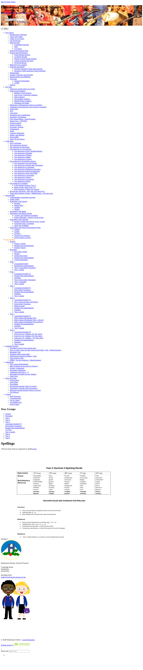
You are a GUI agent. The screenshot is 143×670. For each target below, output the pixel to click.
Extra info (13, 79)
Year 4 (12, 298)
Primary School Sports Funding (25, 59)
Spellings (17, 278)
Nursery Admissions (17, 368)
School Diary (14, 380)
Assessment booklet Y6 (22, 332)
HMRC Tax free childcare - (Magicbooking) (25, 360)
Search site (4, 651)
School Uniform (15, 125)
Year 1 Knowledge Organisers (25, 268)
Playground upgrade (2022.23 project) (23, 386)
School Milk (14, 137)
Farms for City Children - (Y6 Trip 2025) (28, 338)
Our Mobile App (16, 402)
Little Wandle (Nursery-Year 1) (25, 185)
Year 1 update (19, 270)
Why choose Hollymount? (19, 364)
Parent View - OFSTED (18, 121)
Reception (13, 250)
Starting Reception (20, 256)
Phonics (17, 254)
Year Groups (10, 240)
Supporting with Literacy (18, 201)
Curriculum (9, 141)
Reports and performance (19, 53)
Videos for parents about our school (22, 89)
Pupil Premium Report (22, 55)
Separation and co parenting (24, 223)
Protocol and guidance (18, 91)
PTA (11, 111)
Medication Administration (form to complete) (26, 105)
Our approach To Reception (19, 147)
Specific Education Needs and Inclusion (28, 69)
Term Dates (14, 382)
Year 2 (12, 272)
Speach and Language (22, 236)
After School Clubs (16, 358)
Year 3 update (19, 296)
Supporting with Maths (18, 211)
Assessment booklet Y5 (22, 316)
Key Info (8, 87)
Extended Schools (11, 346)
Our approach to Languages (24, 179)
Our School (9, 33)
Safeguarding (14, 73)
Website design (6, 645)
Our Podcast (14, 392)
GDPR (16, 83)
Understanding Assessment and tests (22, 197)
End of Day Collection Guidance (26, 95)
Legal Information (28, 640)
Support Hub (10, 195)
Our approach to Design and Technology (28, 165)
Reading (17, 203)
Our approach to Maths (22, 157)
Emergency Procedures (18, 117)
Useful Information (21, 260)
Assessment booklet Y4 (22, 300)
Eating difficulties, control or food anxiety (29, 217)
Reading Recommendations (24, 246)
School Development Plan (19, 51)
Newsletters (14, 384)
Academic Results (20, 57)
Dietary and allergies (17, 135)
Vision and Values (16, 37)
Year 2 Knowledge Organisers (25, 280)
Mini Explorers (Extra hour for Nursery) (24, 366)
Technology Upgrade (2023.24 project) (23, 388)
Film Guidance (19, 97)
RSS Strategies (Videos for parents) (26, 189)
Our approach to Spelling (19, 183)
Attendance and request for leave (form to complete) (28, 107)
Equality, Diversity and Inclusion (21, 75)
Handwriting (18, 205)
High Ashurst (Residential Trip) (25, 318)
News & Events (11, 378)
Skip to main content (8, 2)
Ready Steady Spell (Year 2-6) (25, 187)
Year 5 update (19, 328)
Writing (17, 209)
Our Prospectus (15, 41)
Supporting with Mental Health (21, 213)
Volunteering (14, 129)
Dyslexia (17, 234)
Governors (18, 49)
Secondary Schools (16, 127)
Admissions (9, 362)
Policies (12, 85)
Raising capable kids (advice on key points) (29, 221)
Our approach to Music (22, 181)
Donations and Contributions (20, 115)
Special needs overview (22, 238)
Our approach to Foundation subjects (23, 161)
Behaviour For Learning (18, 65)
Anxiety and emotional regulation (26, 215)
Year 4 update (19, 312)
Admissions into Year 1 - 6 (19, 372)
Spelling (17, 207)
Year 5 (12, 314)
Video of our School (17, 39)
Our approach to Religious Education (27, 169)
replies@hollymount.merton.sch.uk (13, 577)
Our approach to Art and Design (25, 163)
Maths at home (19, 306)
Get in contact (15, 400)
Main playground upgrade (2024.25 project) (25, 390)
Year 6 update (19, 344)
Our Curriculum (15, 143)
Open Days (14, 376)
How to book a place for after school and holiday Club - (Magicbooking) (35, 350)
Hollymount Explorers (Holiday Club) (23, 356)
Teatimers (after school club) (20, 354)
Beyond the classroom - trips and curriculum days (27, 191)
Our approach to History (23, 177)
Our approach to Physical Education (27, 171)
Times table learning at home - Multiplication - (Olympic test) (31, 193)
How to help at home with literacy (26, 302)
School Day (14, 109)
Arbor (12, 131)
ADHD (17, 230)
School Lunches (15, 123)
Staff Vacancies (15, 396)
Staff (16, 47)
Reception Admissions (18, 370)
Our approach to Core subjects (20, 149)
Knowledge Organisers (22, 290)
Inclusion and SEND (17, 67)
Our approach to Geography (24, 175)
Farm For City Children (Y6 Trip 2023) (28, 334)
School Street (14, 404)
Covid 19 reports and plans (23, 61)
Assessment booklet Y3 (22, 288)
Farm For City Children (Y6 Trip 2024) (28, 336)
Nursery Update (20, 244)
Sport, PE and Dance (17, 139)
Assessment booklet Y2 (22, 274)
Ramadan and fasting (21, 103)
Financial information (21, 81)
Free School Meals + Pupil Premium (22, 119)
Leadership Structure (21, 45)
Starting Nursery (20, 248)
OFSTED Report (20, 63)
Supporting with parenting (19, 219)
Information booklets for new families (23, 374)
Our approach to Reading (23, 153)
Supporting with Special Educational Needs (25, 228)
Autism (16, 232)
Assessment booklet (21, 264)
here (35, 449)
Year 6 (12, 330)
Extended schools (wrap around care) (23, 348)
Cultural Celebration (17, 133)
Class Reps (14, 113)
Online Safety (15, 199)
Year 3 (12, 286)
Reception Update (20, 252)
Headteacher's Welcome (18, 35)
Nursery (13, 242)
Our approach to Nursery (18, 145)
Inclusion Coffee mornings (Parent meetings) (30, 71)
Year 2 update (19, 284)
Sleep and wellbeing (21, 225)
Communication (15, 398)
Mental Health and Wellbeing (20, 77)
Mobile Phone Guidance (23, 101)
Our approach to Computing (24, 167)
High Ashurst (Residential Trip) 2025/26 (28, 322)
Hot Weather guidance (22, 99)
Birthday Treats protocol (22, 93)
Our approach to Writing (23, 155)
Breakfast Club (15, 352)
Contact (8, 394)
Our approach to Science (23, 159)
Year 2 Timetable (20, 282)
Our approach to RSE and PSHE (26, 173)
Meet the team (15, 43)
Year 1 (12, 262)
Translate (22, 22)
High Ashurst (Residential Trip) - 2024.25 (29, 320)
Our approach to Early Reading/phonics (28, 151)
